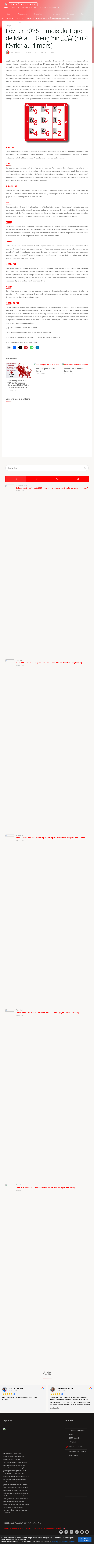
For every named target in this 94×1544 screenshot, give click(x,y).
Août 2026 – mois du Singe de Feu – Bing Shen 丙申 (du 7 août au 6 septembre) (49, 663)
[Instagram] (82, 1532)
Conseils (19, 485)
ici (39, 342)
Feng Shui (19, 660)
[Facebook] (61, 1532)
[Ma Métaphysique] (5, 5)
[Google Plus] (71, 1532)
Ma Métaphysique (24, 4)
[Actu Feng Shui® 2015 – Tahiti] (46, 364)
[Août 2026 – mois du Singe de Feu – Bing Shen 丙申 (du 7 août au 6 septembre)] (9, 745)
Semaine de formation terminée (74, 370)
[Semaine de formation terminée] (75, 364)
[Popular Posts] (36, 479)
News (25, 485)
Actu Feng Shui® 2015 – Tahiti (46, 370)
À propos (37, 1528)
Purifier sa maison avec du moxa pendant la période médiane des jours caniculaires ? (51, 838)
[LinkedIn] (87, 1532)
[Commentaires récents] (57, 479)
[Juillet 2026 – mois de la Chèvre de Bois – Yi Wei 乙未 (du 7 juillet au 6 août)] (9, 1094)
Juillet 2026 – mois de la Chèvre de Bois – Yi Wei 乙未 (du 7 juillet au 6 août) (47, 1013)
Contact (28, 1528)
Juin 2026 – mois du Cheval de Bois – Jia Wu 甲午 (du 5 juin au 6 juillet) (45, 1188)
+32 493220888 (75, 1447)
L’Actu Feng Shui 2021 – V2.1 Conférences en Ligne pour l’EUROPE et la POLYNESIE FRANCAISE (18, 383)
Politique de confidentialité (52, 1528)
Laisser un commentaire (44, 52)
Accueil (6, 1528)
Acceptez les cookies (84, 1539)
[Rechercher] (26, 22)
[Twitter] (66, 1532)
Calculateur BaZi (17, 1528)
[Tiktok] (77, 1532)
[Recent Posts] (16, 479)
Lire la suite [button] (6, 1408)
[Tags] (78, 479)
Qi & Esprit (19, 835)
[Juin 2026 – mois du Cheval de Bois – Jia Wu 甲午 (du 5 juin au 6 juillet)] (9, 1269)
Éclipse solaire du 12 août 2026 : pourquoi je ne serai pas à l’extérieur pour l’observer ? (52, 488)
